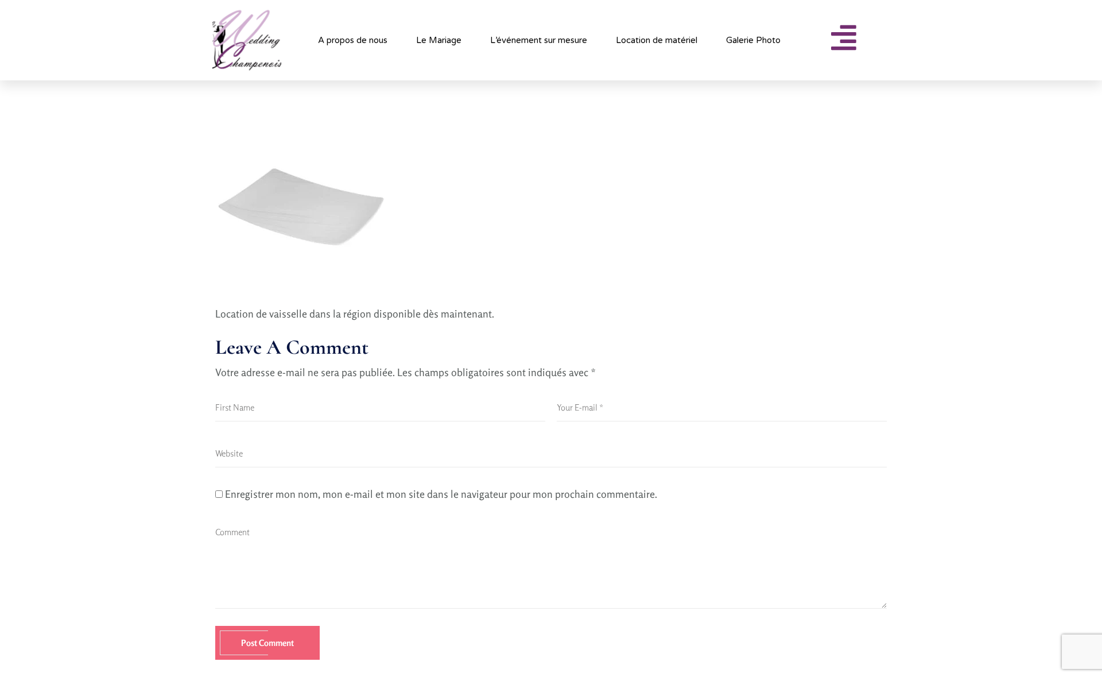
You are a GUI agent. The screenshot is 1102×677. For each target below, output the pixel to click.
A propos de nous (352, 40)
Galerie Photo (753, 40)
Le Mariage (438, 40)
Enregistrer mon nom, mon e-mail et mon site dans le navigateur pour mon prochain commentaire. (441, 494)
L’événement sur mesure (538, 40)
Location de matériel (656, 40)
